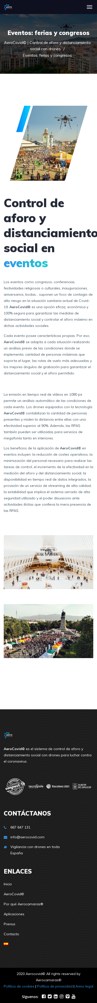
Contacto (11, 934)
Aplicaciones (14, 914)
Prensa (9, 924)
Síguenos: (30, 996)
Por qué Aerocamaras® (23, 904)
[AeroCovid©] (8, 7)
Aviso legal (84, 986)
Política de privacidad (55, 986)
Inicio (8, 884)
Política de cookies (19, 986)
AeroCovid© (14, 894)
